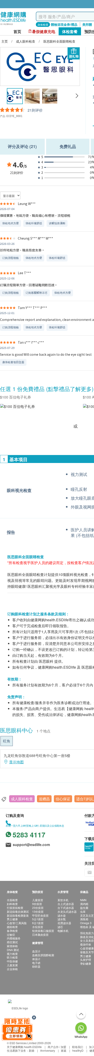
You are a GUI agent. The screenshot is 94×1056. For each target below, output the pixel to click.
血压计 (36, 951)
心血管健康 (87, 948)
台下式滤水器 (65, 908)
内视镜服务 (14, 938)
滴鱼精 (84, 919)
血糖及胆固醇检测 (43, 955)
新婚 (31, 1050)
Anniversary (47, 1050)
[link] (18, 1008)
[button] (77, 95)
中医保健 (12, 961)
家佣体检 (12, 946)
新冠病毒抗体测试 (18, 911)
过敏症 (11, 934)
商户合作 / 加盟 (57, 1047)
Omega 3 (85, 923)
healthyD (78, 1050)
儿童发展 (12, 965)
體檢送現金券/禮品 (64, 24)
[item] (17, 406)
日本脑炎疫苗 (40, 934)
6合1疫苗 (38, 923)
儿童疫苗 (37, 900)
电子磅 (36, 963)
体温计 (36, 959)
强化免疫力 (87, 933)
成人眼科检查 (22, 798)
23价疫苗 (38, 908)
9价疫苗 (37, 904)
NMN (83, 900)
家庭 (63, 1050)
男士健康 (12, 919)
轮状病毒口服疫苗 (43, 931)
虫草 (83, 911)
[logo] (13, 25)
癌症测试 (12, 942)
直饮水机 (62, 900)
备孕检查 (12, 931)
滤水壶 (61, 915)
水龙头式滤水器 (67, 911)
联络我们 (77, 1047)
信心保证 (63, 798)
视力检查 (12, 954)
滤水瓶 (61, 919)
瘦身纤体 (85, 944)
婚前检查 (12, 927)
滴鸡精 (84, 904)
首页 (17, 31)
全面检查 (12, 900)
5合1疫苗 (38, 919)
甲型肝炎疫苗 (40, 915)
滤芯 (60, 927)
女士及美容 (87, 940)
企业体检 (12, 969)
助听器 (36, 966)
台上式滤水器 (65, 904)
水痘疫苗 (37, 927)
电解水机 (62, 931)
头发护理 (85, 959)
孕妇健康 (85, 963)
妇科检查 (12, 904)
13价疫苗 (38, 911)
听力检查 (12, 957)
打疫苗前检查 (15, 908)
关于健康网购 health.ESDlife (24, 1047)
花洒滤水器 (64, 923)
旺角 (6, 741)
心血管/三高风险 (17, 923)
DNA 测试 (13, 950)
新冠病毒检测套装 (18, 915)
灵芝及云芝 (87, 915)
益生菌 (84, 908)
